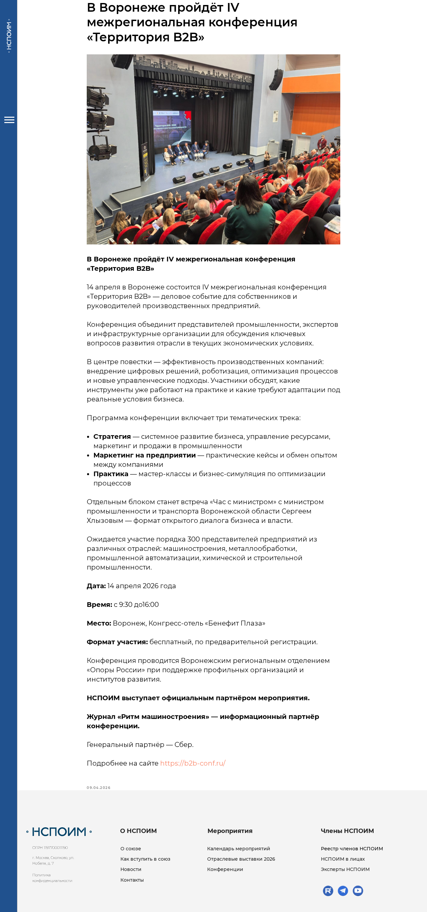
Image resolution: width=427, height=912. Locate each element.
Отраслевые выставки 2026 (241, 859)
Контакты (132, 880)
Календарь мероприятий (238, 849)
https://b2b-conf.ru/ (193, 763)
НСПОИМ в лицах (343, 859)
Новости (130, 869)
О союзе (130, 849)
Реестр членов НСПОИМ (352, 849)
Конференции (225, 869)
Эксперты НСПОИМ (345, 869)
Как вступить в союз (145, 859)
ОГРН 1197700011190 (50, 847)
